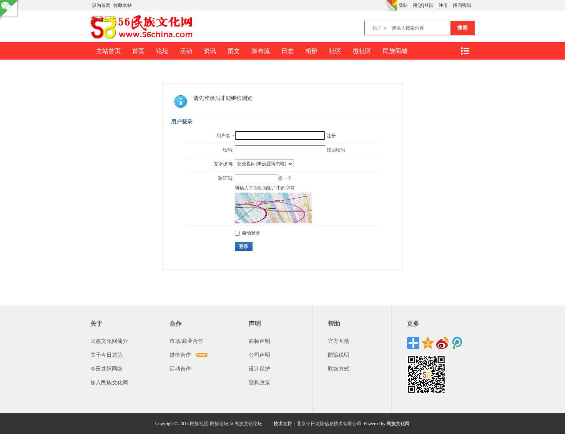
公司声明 (259, 355)
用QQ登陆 (423, 5)
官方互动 (338, 341)
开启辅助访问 (384, 5)
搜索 (462, 28)
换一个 (285, 178)
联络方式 (338, 369)
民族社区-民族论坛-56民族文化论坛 (226, 423)
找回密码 (462, 5)
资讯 (210, 51)
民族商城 (395, 51)
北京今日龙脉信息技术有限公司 (329, 423)
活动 (186, 51)
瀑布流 (260, 51)
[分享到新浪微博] (442, 343)
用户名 (223, 135)
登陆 (403, 5)
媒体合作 (180, 355)
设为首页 (101, 5)
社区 (335, 51)
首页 (138, 51)
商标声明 (259, 341)
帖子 (377, 28)
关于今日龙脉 (106, 355)
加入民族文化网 (109, 383)
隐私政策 (259, 383)
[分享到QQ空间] (428, 343)
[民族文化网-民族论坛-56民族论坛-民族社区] (143, 37)
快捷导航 (465, 51)
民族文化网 (398, 423)
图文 (234, 51)
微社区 (362, 51)
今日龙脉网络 (106, 369)
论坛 (162, 51)
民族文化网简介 (109, 341)
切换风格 (391, 5)
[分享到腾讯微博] (457, 343)
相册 (311, 51)
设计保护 (259, 369)
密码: (228, 150)
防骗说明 (338, 355)
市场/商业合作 (186, 341)
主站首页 (108, 51)
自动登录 (251, 233)
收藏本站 (122, 5)
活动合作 (180, 369)
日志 (287, 51)
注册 (443, 5)
